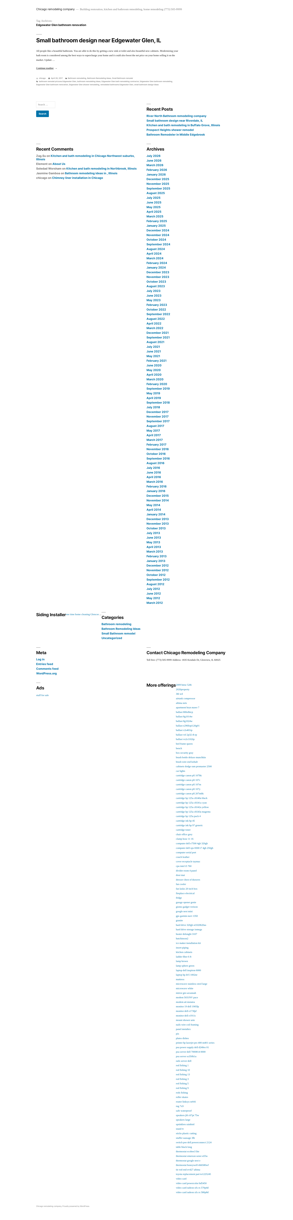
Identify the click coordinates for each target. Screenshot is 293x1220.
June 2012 (153, 593)
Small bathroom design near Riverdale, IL (174, 120)
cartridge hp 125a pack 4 (188, 816)
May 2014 (153, 505)
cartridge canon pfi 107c (188, 780)
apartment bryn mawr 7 (187, 707)
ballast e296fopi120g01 (188, 725)
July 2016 (153, 467)
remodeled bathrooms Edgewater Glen (116, 85)
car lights (180, 771)
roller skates (182, 1097)
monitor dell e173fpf (186, 1011)
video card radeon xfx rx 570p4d (192, 1187)
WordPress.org (46, 673)
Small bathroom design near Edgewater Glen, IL (98, 40)
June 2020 (153, 365)
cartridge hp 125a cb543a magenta (193, 811)
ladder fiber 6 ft (183, 956)
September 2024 (158, 244)
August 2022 (155, 319)
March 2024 (154, 258)
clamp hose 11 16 (184, 838)
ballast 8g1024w (184, 721)
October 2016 (156, 454)
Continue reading (46, 68)
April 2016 (153, 477)
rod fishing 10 (183, 1070)
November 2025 (157, 183)
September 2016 (158, 458)
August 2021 (155, 342)
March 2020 (154, 379)
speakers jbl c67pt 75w (187, 1115)
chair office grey (184, 834)
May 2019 (153, 393)
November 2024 (157, 235)
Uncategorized (112, 638)
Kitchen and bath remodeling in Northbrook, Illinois (101, 168)
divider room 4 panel (186, 870)
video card (181, 1178)
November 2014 (157, 500)
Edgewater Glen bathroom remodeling (156, 81)
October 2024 (156, 239)
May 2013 (153, 542)
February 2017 (156, 444)
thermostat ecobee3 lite (187, 1151)
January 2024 (156, 267)
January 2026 (156, 174)
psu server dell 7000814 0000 (191, 1051)
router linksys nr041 (186, 1101)
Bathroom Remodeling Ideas (99, 78)
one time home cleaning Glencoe (82, 614)
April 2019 (153, 398)
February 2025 (156, 221)
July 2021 (153, 346)
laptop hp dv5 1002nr (186, 974)
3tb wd (179, 693)
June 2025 (153, 202)
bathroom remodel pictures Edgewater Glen (57, 81)
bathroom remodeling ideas (88, 81)
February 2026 (156, 170)
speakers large (183, 1119)
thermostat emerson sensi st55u (192, 1156)
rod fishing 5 (182, 1083)
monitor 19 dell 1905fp (187, 1006)
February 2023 (156, 305)
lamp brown (182, 961)
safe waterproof (184, 1110)
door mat (180, 875)
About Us (58, 164)
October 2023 (156, 281)
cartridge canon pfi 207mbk (190, 793)
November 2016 (157, 449)
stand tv (180, 1128)
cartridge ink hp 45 (185, 820)
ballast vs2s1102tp (185, 739)
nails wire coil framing (187, 1024)
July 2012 (153, 589)
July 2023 (153, 291)
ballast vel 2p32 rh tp (186, 734)
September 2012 (158, 579)
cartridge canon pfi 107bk (189, 775)
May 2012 (153, 598)
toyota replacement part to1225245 (193, 1174)
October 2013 (156, 528)
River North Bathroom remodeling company (176, 116)
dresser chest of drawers (188, 879)
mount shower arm (185, 1020)
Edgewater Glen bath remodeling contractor (120, 81)
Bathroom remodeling (77, 78)
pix (177, 1033)
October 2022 (156, 309)
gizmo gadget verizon (187, 906)
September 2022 (158, 314)
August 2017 (155, 426)
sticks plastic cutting (186, 1133)
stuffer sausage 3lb (185, 1138)
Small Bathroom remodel (122, 78)
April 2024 (153, 253)
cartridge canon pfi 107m (188, 784)
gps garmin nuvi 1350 (187, 916)
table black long (184, 1147)
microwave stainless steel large (191, 983)
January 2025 (156, 225)
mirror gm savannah (186, 993)
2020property (182, 689)
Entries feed (44, 664)
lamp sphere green (185, 965)
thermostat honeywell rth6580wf (192, 1165)
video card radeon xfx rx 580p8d (192, 1192)
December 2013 (157, 519)
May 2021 (153, 356)
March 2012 (154, 603)
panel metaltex (183, 1029)
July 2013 (153, 533)
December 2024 (157, 230)
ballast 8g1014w (184, 716)
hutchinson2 (182, 938)
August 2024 (155, 249)
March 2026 (154, 165)
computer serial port (186, 852)
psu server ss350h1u (186, 1056)
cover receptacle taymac (188, 861)
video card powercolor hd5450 (191, 1183)
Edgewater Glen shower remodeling (84, 85)
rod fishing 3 (182, 1079)
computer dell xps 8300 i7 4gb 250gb (194, 848)
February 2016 (156, 486)
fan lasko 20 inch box (186, 888)
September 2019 (158, 388)
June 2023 (153, 295)
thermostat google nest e (188, 1160)
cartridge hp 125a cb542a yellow (192, 807)
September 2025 (158, 188)
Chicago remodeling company (55, 9)
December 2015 (157, 495)
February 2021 (156, 360)
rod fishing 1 (182, 1065)
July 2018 (153, 407)
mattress (180, 979)
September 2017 (158, 421)
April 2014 (153, 509)
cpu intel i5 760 (183, 866)
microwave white (184, 988)
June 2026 (153, 160)
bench (179, 748)
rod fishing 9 (182, 1088)
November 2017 (157, 416)
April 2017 (153, 435)
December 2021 (157, 332)
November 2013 (157, 523)
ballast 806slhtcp (184, 712)
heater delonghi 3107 (186, 934)
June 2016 (153, 472)
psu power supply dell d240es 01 (192, 1047)
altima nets (181, 703)
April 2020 (153, 374)
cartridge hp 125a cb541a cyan (191, 802)
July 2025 (153, 197)
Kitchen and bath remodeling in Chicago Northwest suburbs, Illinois (85, 157)
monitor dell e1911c (186, 1015)
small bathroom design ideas (146, 85)
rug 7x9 (180, 1106)
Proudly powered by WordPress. (76, 1206)
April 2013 (153, 547)
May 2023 (153, 300)
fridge (179, 897)
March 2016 (154, 481)
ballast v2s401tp (184, 730)
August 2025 (155, 193)
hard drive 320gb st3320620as (191, 925)
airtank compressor (185, 698)
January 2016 (155, 491)
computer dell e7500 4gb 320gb (192, 843)
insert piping (182, 947)
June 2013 (153, 537)
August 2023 (155, 286)
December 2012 (157, 565)
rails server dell (183, 1061)
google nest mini (184, 911)
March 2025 (154, 216)
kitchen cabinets (184, 952)
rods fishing (182, 1092)
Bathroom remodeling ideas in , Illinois (91, 173)
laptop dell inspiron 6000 (188, 970)
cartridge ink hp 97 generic (189, 825)
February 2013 (156, 556)
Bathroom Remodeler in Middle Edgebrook (175, 134)
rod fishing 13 (183, 1074)
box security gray (184, 752)
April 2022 (153, 323)
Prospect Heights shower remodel (170, 130)
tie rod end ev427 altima (188, 1169)
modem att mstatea (185, 1002)
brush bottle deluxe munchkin (191, 757)
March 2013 (154, 551)
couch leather (182, 857)
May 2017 (153, 430)
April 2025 (153, 211)
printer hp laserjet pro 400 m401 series (195, 1042)
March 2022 (154, 328)
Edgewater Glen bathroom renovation (52, 85)
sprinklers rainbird (185, 1124)
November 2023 (157, 277)
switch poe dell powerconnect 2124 (194, 1142)
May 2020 (153, 370)
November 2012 (157, 570)
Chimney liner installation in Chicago (77, 178)
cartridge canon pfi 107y (188, 789)
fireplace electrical (185, 893)
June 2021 (153, 351)
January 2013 (155, 561)
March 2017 (154, 440)
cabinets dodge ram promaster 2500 (194, 766)
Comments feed (47, 668)
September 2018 (158, 402)
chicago (42, 78)
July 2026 (153, 156)
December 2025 (157, 179)
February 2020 (156, 384)
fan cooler (181, 884)
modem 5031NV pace (187, 997)
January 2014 (155, 514)
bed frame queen (184, 743)
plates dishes (182, 1038)
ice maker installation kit (188, 943)
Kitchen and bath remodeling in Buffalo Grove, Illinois (183, 125)
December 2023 (157, 272)
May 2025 (153, 207)
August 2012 (155, 584)
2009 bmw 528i (184, 684)
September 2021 (158, 337)
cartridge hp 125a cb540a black (191, 798)
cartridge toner (183, 829)
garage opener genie (186, 902)
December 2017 (157, 412)
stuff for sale (42, 695)
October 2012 (156, 575)
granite (179, 920)
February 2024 (156, 263)
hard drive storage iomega (189, 929)
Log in (40, 659)
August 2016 (155, 463)
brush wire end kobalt (187, 761)
